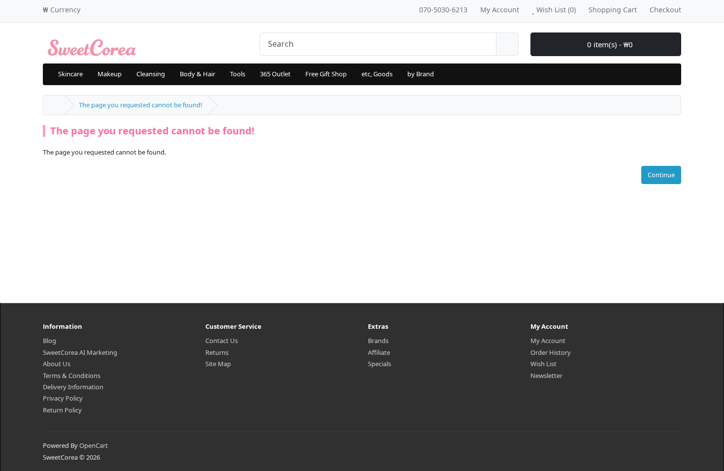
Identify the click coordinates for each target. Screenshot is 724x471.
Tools (237, 73)
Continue (661, 174)
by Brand (420, 73)
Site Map (218, 363)
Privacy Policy (63, 398)
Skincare (70, 73)
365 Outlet (275, 73)
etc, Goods (377, 73)
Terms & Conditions (71, 375)
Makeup (110, 73)
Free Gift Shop (326, 73)
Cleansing (150, 73)
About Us (56, 363)
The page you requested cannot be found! (140, 104)
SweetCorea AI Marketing (80, 352)
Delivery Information (73, 386)
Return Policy (62, 410)
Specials (379, 363)
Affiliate (379, 352)
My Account (547, 340)
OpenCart (93, 445)
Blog (49, 340)
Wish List (543, 363)
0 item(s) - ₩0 (609, 44)
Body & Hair (197, 73)
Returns (217, 352)
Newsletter (546, 375)
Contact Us (221, 340)
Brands (378, 340)
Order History (550, 352)
